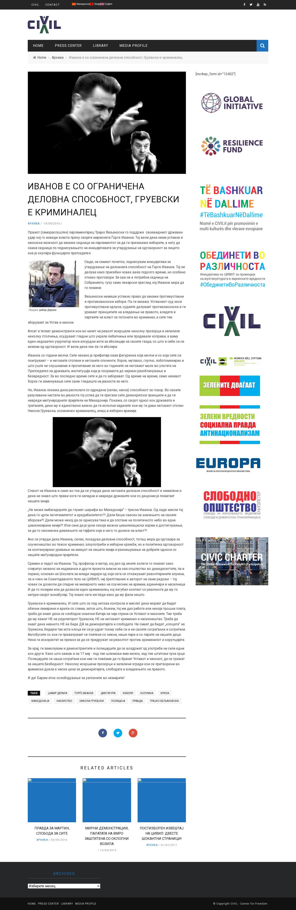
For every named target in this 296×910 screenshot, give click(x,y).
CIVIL (35, 4)
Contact (52, 4)
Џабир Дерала (57, 693)
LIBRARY (100, 46)
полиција (118, 700)
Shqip (97, 4)
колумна (146, 693)
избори (128, 693)
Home (38, 46)
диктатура (108, 693)
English (108, 4)
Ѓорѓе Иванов (84, 693)
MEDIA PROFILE (133, 46)
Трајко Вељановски (164, 700)
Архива (34, 223)
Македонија (40, 700)
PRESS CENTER (68, 46)
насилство (64, 700)
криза (165, 693)
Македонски (83, 4)
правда (137, 700)
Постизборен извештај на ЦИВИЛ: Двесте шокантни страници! (162, 833)
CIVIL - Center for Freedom (249, 903)
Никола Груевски (92, 700)
